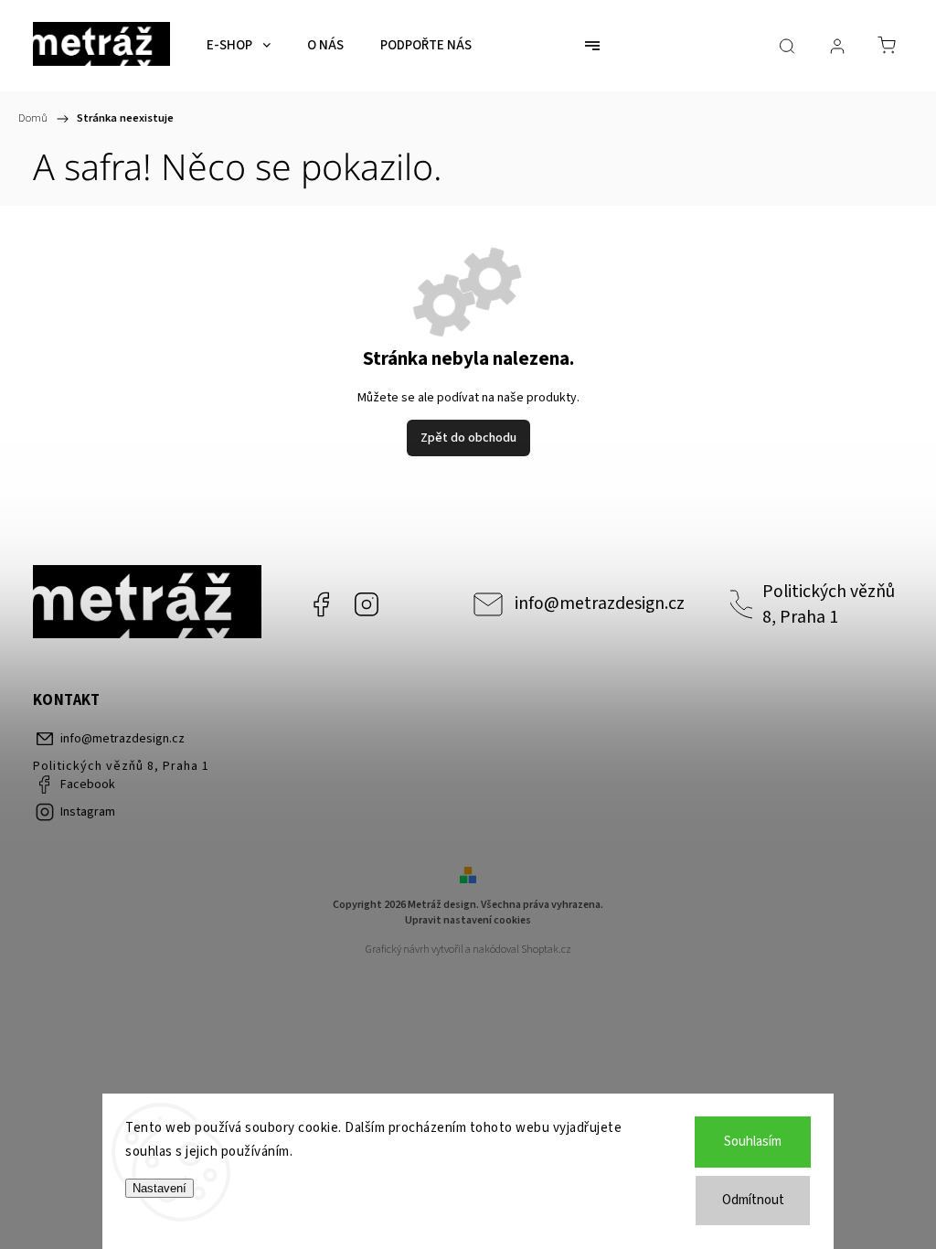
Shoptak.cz (546, 949)
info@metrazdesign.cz (600, 603)
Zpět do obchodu (468, 438)
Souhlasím (753, 1141)
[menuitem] (239, 45)
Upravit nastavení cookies (468, 920)
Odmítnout (753, 1200)
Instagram (366, 604)
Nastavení (159, 1188)
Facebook (321, 604)
